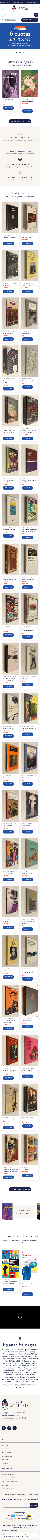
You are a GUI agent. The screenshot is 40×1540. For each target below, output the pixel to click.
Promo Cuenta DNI (8, 1478)
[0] (37, 8)
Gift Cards (5, 1460)
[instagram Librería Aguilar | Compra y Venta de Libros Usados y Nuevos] (4, 1428)
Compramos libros (30, 20)
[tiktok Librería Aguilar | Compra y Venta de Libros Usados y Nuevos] (15, 1428)
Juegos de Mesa (7, 1456)
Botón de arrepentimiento (20, 1527)
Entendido (25, 1536)
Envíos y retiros (10, 20)
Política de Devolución (9, 1481)
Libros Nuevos (6, 1449)
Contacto (5, 1463)
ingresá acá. (33, 1525)
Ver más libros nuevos (20, 121)
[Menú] (3, 9)
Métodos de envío (8, 1489)
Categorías (5, 1445)
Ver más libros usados (20, 1189)
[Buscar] (36, 15)
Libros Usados (6, 1452)
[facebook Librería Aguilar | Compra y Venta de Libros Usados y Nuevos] (9, 1428)
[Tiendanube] (10, 1531)
